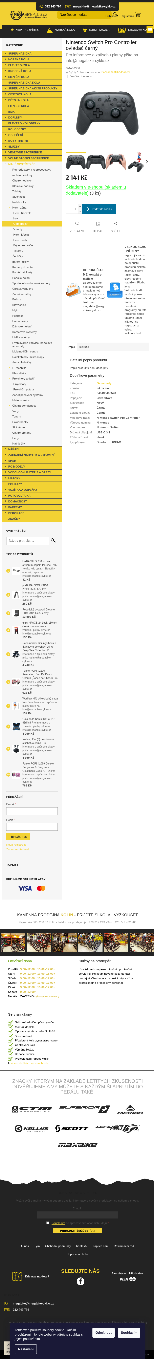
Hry (15, 218)
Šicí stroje (18, 427)
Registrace (127, 16)
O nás (25, 1246)
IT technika (19, 367)
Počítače (17, 315)
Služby (14, 146)
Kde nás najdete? (37, 1276)
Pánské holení (21, 277)
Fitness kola (18, 106)
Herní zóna (19, 207)
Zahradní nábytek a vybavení (31, 455)
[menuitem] (24, 30)
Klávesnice (19, 304)
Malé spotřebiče (21, 164)
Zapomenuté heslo (18, 849)
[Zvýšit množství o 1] (80, 206)
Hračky (14, 478)
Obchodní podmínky (58, 1246)
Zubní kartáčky (21, 294)
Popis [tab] (71, 346)
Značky (14, 518)
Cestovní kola (19, 94)
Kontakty (81, 1246)
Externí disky (20, 261)
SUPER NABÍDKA (19, 53)
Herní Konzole (22, 213)
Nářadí (13, 449)
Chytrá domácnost (24, 405)
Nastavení (26, 1349)
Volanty (18, 229)
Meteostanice (20, 400)
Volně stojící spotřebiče (28, 158)
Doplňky (15, 117)
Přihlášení (112, 16)
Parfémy (15, 507)
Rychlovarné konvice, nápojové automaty (32, 344)
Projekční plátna (23, 389)
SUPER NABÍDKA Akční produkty (32, 88)
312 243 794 (21, 1309)
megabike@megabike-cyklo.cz (33, 1303)
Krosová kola (19, 71)
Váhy (15, 411)
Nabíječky (18, 443)
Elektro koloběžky (24, 123)
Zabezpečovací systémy (27, 394)
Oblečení (15, 135)
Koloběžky (17, 129)
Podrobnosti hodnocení (116, 72)
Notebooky (19, 202)
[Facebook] (80, 1281)
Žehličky (17, 256)
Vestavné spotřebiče (25, 152)
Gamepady (20, 223)
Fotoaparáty (20, 321)
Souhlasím (129, 1332)
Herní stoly (20, 240)
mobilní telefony (22, 175)
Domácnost (17, 501)
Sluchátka (18, 196)
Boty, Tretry (18, 140)
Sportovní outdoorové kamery (31, 283)
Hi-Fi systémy (21, 337)
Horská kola (18, 59)
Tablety (16, 191)
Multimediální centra (25, 351)
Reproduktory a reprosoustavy (31, 169)
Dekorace (16, 513)
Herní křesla (21, 234)
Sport (13, 460)
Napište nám (100, 1246)
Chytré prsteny (21, 432)
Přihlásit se (18, 836)
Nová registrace (16, 844)
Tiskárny (17, 250)
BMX (11, 111)
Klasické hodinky (23, 186)
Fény (15, 438)
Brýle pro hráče (23, 245)
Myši (15, 310)
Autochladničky (21, 362)
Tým (37, 1246)
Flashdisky (19, 373)
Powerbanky (20, 422)
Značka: (80, 76)
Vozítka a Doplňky (23, 489)
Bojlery (16, 299)
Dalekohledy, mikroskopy (28, 357)
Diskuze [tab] (84, 346)
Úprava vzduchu (22, 288)
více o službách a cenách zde (28, 1063)
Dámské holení (21, 326)
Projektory (19, 384)
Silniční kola (18, 77)
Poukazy (15, 484)
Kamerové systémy (24, 331)
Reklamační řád (124, 1246)
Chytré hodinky (21, 180)
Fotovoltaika (19, 495)
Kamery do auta (22, 267)
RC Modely (16, 466)
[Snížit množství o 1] (80, 211)
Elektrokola (19, 65)
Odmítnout (103, 1332)
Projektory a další (23, 378)
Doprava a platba (78, 1254)
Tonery (16, 416)
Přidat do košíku (102, 209)
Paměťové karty (22, 272)
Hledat (53, 540)
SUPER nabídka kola (24, 82)
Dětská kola (18, 100)
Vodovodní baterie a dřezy (29, 472)
